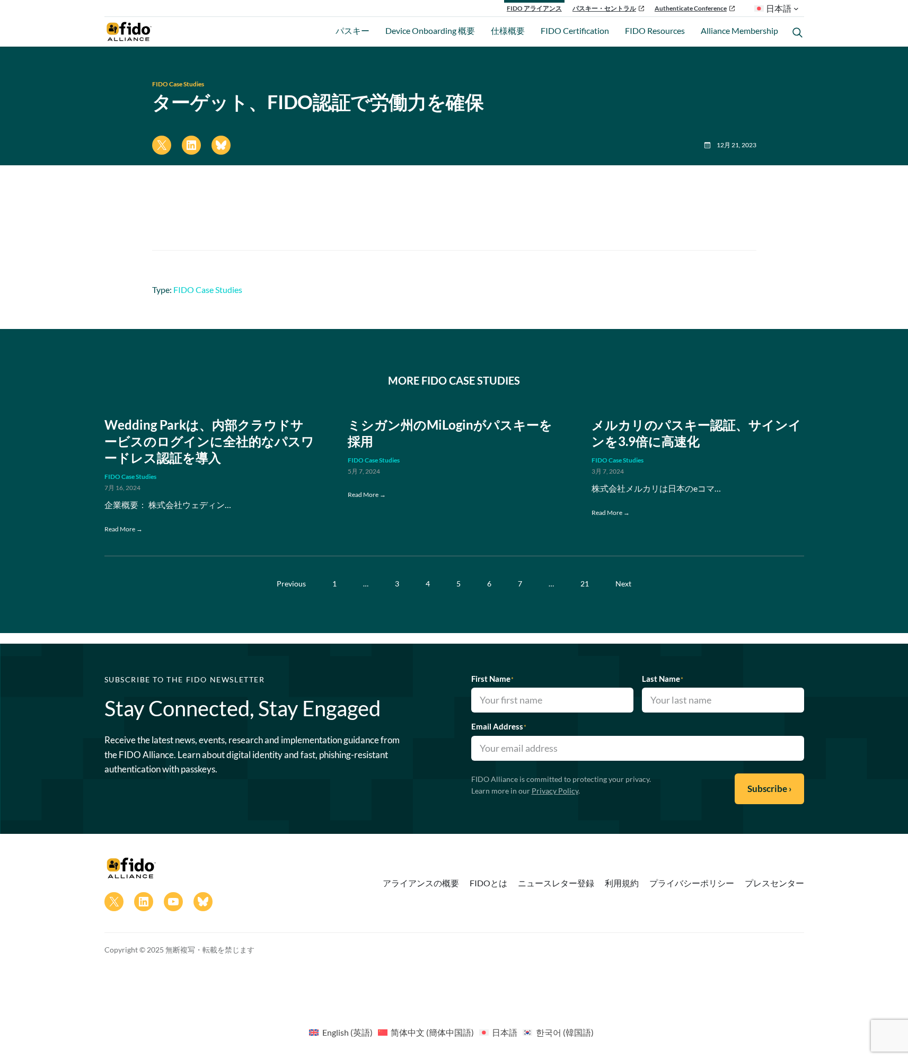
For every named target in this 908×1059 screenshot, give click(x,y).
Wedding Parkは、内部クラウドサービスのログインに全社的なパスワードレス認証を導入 (209, 441)
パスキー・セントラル (604, 8)
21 (584, 583)
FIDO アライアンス (534, 8)
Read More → (123, 529)
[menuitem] (340, 1032)
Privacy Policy (555, 790)
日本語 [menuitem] (504, 1032)
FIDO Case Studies (178, 84)
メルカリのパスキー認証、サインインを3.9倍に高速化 (696, 433)
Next (623, 583)
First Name (492, 678)
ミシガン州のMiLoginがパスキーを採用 (450, 433)
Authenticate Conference (691, 8)
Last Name (662, 678)
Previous (291, 583)
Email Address (498, 726)
